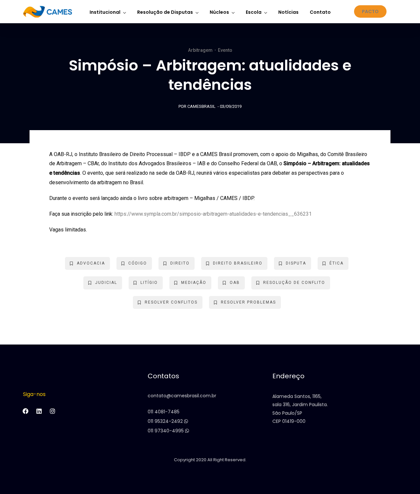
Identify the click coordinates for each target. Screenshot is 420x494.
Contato (320, 12)
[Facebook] (26, 411)
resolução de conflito (294, 282)
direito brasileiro (237, 263)
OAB (235, 282)
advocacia (91, 263)
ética (336, 263)
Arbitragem (200, 50)
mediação (193, 282)
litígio (149, 282)
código (137, 263)
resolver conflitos (171, 302)
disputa (296, 263)
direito (180, 263)
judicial (106, 282)
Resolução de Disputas (165, 12)
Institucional (105, 12)
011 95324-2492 (166, 421)
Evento (225, 50)
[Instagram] (52, 411)
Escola (254, 12)
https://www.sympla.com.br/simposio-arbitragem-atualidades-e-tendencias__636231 (213, 214)
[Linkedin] (39, 411)
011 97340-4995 (166, 430)
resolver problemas (248, 302)
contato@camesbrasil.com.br (182, 395)
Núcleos (219, 12)
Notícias (288, 12)
